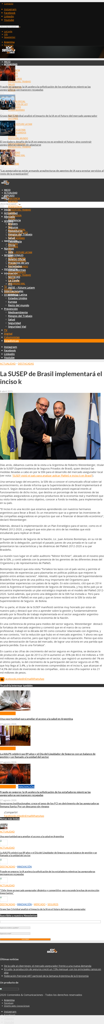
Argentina (9, 42)
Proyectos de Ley (18, 104)
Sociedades (15, 266)
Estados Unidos (17, 132)
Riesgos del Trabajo (19, 81)
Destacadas (26, 363)
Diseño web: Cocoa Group (17, 1005)
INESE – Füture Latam (20, 124)
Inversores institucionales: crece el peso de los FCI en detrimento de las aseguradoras (49, 803)
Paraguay (8, 44)
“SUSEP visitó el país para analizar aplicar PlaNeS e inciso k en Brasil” (52, 475)
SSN (10, 252)
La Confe (13, 118)
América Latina (16, 129)
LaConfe (8, 31)
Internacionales (13, 255)
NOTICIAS (14, 277)
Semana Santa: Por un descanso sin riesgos (24, 806)
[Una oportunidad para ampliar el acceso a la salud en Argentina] (15, 710)
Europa (12, 302)
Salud (11, 84)
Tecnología (15, 241)
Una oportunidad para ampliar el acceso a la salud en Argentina (36, 718)
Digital (8, 333)
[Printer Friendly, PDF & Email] (2, 679)
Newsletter (9, 37)
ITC (10, 284)
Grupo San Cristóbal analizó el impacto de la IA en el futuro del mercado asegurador (48, 115)
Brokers (13, 201)
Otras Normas (16, 109)
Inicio (7, 61)
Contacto (8, 3)
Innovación (26, 786)
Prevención (11, 309)
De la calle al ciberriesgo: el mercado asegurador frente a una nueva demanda (47, 965)
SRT (10, 255)
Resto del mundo (18, 138)
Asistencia (14, 198)
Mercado (9, 216)
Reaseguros (15, 207)
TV (5, 286)
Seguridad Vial (16, 155)
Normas (8, 92)
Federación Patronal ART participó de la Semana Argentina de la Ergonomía (46, 976)
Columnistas (12, 337)
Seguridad (14, 323)
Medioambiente (18, 312)
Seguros (13, 227)
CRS (6, 34)
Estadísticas (11, 166)
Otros (11, 245)
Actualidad (10, 64)
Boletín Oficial (16, 101)
